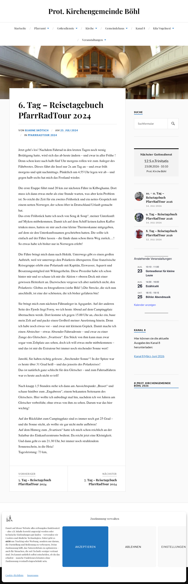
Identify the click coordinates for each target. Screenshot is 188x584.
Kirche (90, 28)
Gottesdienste (65, 28)
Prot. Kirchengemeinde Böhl (94, 11)
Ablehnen (133, 546)
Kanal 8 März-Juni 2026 (149, 356)
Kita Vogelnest (162, 28)
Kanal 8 (140, 28)
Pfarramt (40, 28)
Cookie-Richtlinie (15, 575)
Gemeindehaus (114, 28)
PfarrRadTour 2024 (42, 135)
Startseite (20, 28)
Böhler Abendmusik (158, 297)
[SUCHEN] (173, 123)
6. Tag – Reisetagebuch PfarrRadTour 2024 (61, 109)
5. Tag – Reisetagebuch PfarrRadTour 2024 (34, 482)
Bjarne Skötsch (37, 130)
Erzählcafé (152, 286)
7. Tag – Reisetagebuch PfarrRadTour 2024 (100, 482)
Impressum (32, 575)
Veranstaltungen (92, 40)
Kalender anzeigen (145, 305)
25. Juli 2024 (69, 130)
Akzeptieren (85, 546)
